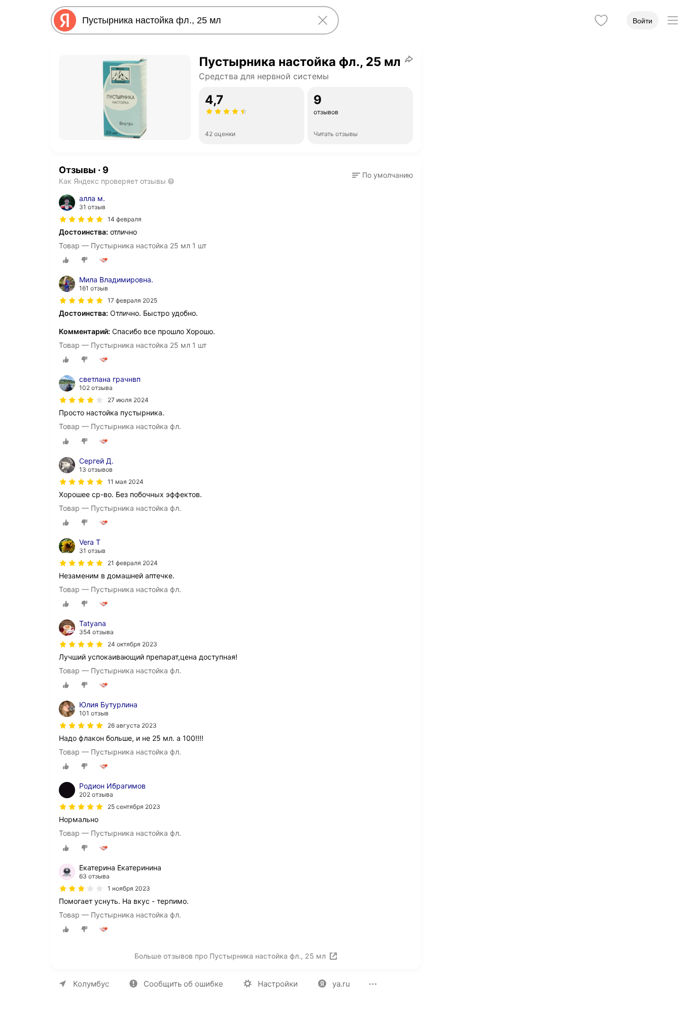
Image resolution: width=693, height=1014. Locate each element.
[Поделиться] (409, 59)
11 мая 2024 (126, 481)
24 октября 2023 (132, 644)
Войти (642, 21)
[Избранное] (601, 20)
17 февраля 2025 (132, 300)
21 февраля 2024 (133, 563)
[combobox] (192, 20)
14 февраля (125, 219)
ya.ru (341, 984)
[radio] (66, 260)
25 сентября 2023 (134, 806)
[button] (382, 175)
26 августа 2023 (132, 725)
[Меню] (673, 20)
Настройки (278, 984)
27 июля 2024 (128, 400)
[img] (81, 219)
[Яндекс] (65, 20)
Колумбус (91, 984)
